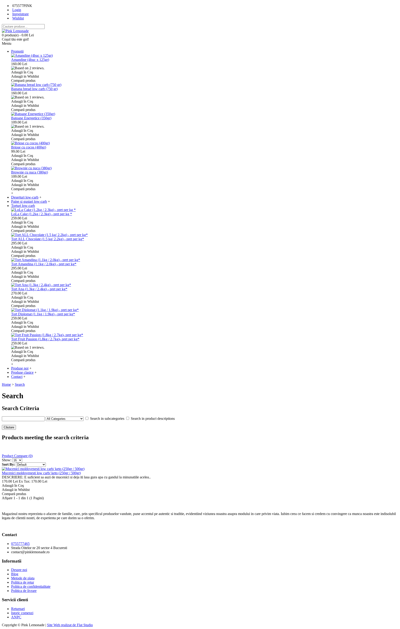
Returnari (18, 609)
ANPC (16, 617)
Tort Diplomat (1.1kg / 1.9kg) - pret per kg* (43, 314)
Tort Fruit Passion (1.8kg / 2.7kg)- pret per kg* (45, 339)
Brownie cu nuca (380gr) (29, 172)
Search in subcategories (107, 418)
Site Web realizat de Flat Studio (70, 625)
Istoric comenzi (22, 613)
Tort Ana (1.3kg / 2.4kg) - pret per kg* (39, 289)
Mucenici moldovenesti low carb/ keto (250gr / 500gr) (41, 473)
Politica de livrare (24, 591)
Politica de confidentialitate (30, 586)
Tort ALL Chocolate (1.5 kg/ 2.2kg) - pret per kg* (47, 239)
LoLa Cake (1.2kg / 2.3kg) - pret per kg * (41, 214)
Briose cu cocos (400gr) (28, 147)
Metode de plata (22, 578)
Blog (14, 574)
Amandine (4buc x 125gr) (30, 60)
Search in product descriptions (153, 418)
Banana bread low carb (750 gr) (34, 89)
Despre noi (19, 570)
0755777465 (20, 544)
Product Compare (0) (17, 456)
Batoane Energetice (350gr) (31, 118)
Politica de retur (22, 582)
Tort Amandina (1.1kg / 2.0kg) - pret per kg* (43, 264)
